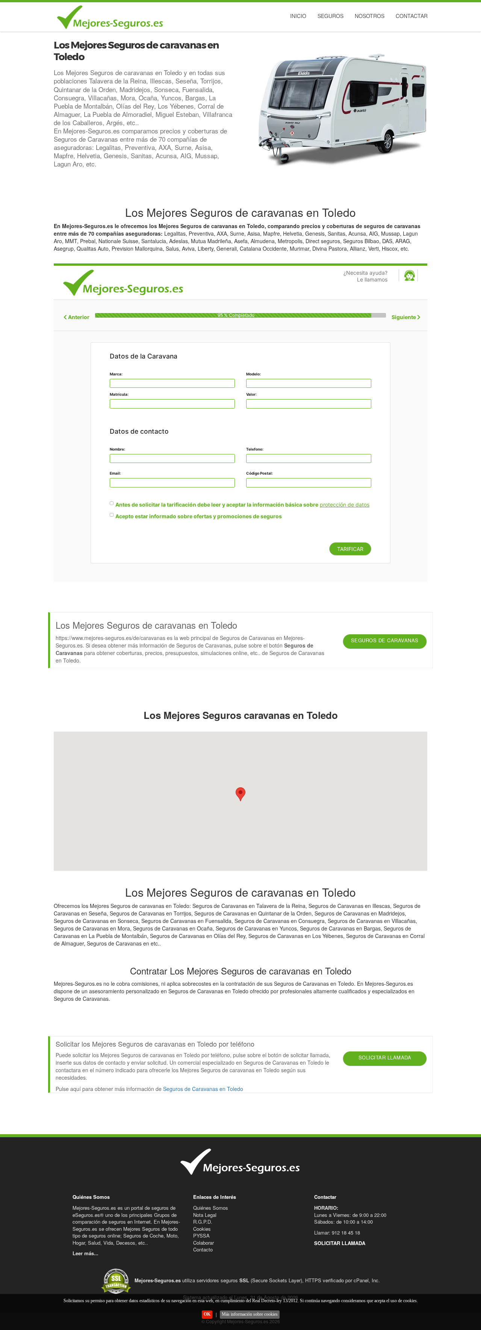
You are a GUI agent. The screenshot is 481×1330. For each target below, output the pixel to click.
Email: (115, 473)
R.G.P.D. (202, 1221)
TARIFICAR (350, 549)
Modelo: (253, 374)
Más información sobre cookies (250, 1314)
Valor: (251, 394)
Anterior (78, 317)
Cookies (202, 1228)
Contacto (203, 1249)
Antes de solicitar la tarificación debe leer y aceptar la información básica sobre (216, 504)
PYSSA (201, 1235)
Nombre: (117, 449)
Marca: (116, 374)
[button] (240, 794)
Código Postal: (259, 473)
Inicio (298, 16)
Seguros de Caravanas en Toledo (203, 1088)
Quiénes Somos (210, 1207)
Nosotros (369, 16)
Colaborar (203, 1242)
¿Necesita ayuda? (365, 276)
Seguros (330, 16)
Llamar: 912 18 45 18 (337, 1232)
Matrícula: (119, 394)
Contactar (412, 16)
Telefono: (254, 449)
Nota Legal (204, 1214)
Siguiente (404, 317)
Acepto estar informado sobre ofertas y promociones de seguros (198, 516)
